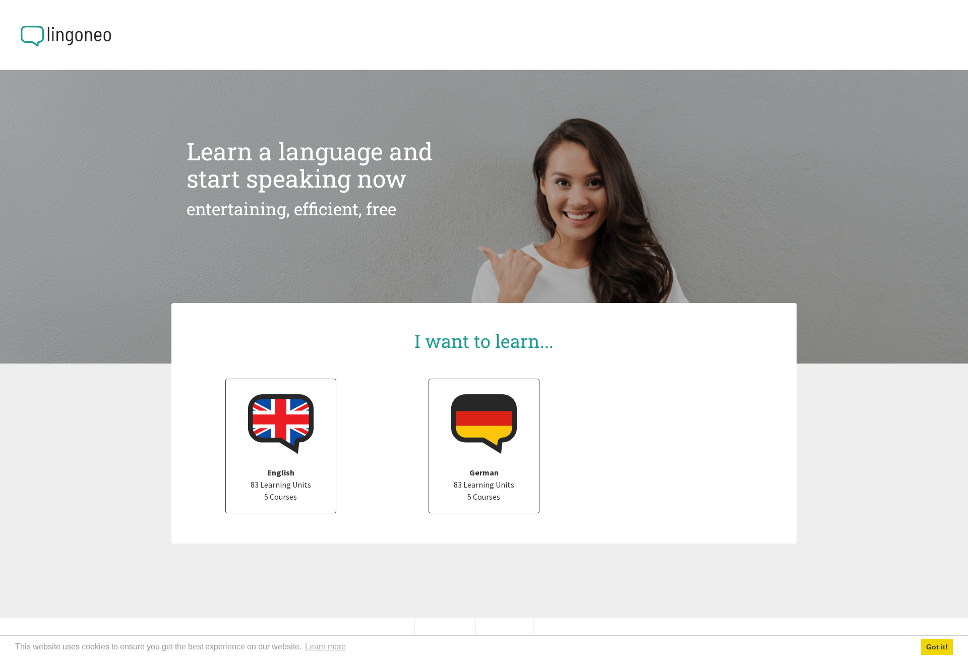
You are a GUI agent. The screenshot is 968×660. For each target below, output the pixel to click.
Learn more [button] (325, 646)
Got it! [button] (937, 647)
